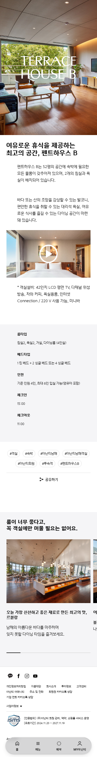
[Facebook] (18, 676)
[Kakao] (10, 676)
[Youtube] (35, 676)
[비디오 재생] (48, 254)
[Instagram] (27, 676)
